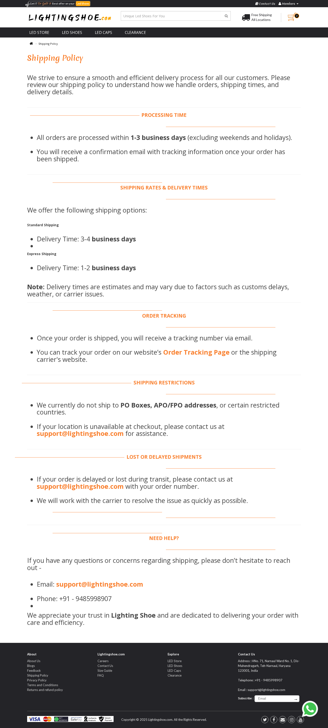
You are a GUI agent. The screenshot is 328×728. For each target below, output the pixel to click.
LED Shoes (175, 666)
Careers (103, 661)
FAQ (100, 675)
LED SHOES (72, 32)
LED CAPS (103, 32)
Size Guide (104, 670)
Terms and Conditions (42, 685)
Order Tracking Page (196, 352)
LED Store (175, 661)
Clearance (175, 675)
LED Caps (174, 670)
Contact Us (105, 666)
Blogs (31, 666)
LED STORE (39, 32)
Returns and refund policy (45, 690)
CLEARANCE (135, 32)
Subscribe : (246, 698)
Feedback (34, 670)
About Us (33, 661)
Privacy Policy (37, 680)
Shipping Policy (48, 43)
